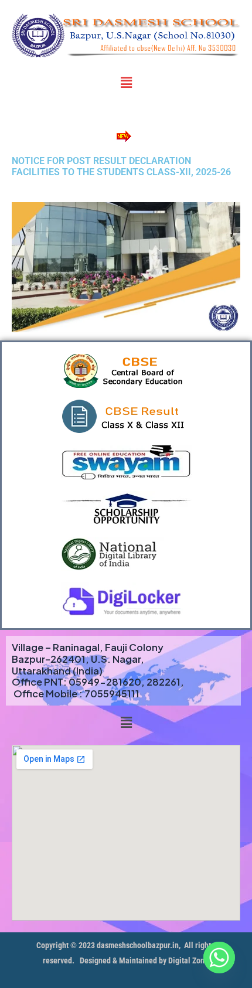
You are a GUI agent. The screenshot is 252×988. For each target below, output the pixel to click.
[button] (126, 82)
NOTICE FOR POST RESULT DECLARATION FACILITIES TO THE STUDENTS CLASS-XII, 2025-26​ (121, 166)
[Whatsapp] (219, 957)
